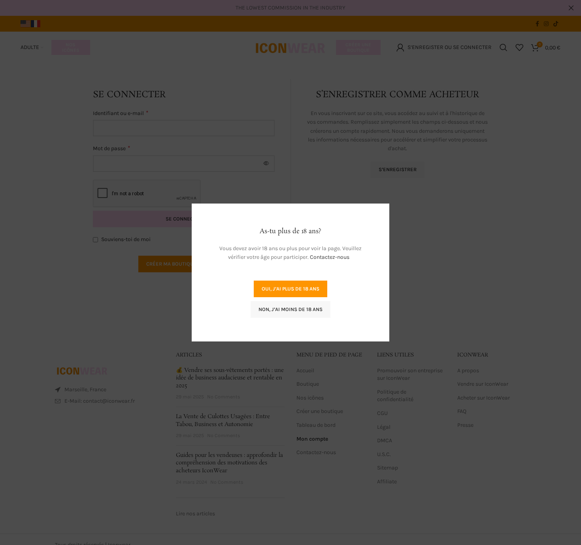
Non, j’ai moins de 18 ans (290, 309)
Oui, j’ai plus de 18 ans (290, 289)
